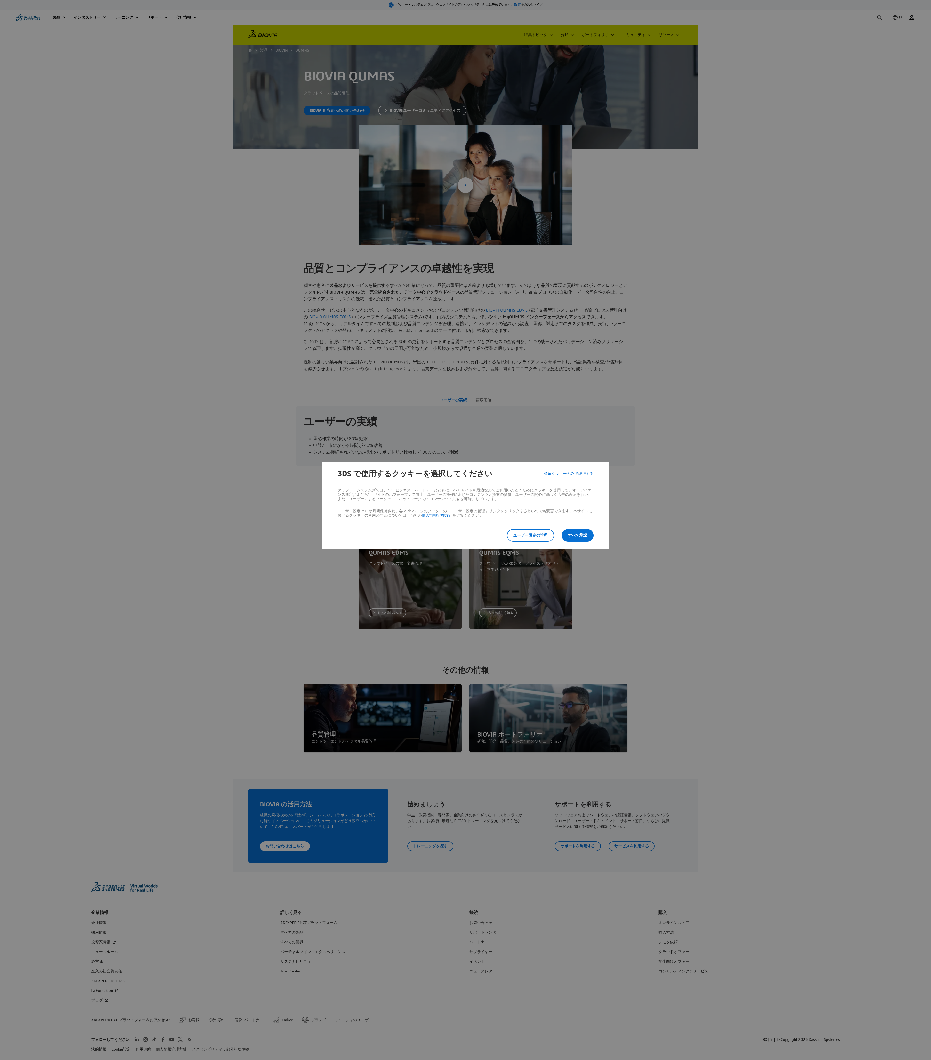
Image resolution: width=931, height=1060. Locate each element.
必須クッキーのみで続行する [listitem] (569, 474)
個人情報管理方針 (437, 515)
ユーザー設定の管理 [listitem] (530, 535)
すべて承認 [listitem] (577, 535)
